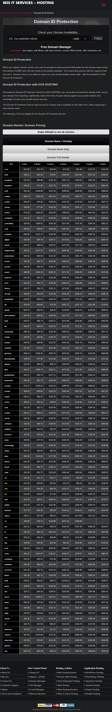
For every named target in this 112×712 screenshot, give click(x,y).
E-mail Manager (36, 689)
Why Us (5, 677)
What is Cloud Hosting (67, 694)
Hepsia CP (34, 672)
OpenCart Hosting (93, 681)
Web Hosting (63, 685)
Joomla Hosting (92, 685)
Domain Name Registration (20, 13)
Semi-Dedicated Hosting (68, 681)
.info (6, 489)
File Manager (35, 685)
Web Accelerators (37, 694)
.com (6, 169)
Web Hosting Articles (66, 672)
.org (5, 483)
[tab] (56, 141)
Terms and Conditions (11, 694)
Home (3, 13)
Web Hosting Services (67, 689)
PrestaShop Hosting (94, 677)
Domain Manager (37, 681)
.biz (5, 494)
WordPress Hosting (94, 672)
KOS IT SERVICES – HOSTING (28, 2)
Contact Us (6, 681)
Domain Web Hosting (67, 677)
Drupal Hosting (92, 689)
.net (5, 478)
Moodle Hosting (92, 694)
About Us (5, 672)
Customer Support (9, 685)
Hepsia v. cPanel (37, 677)
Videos (4, 689)
